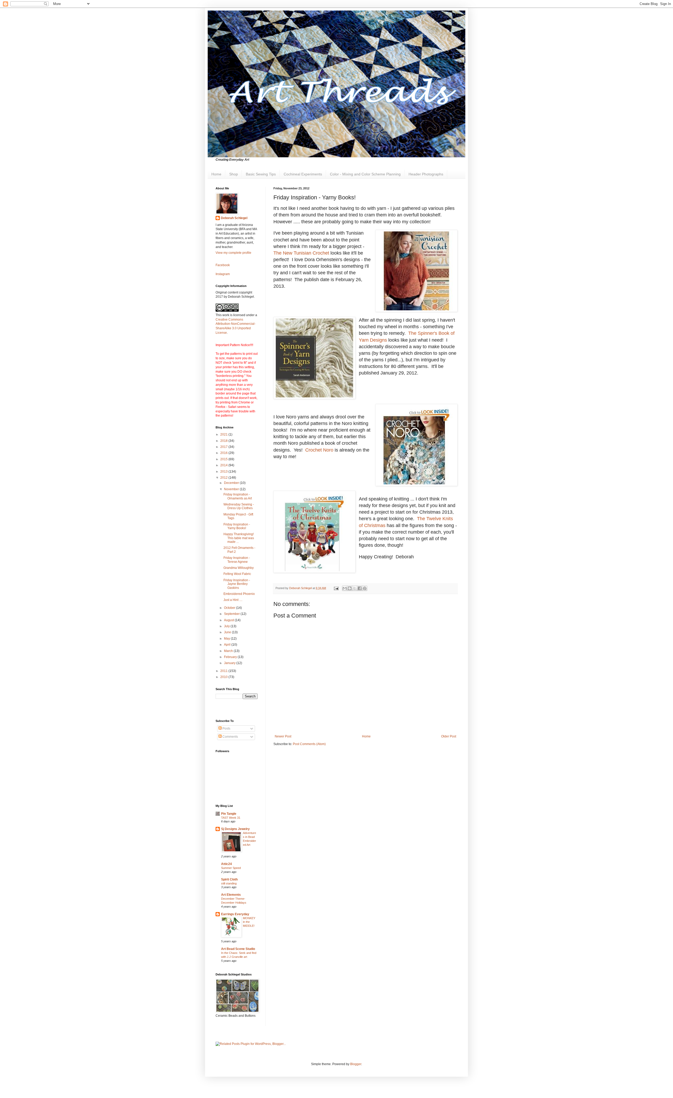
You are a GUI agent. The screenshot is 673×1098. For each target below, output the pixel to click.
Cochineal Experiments (303, 174)
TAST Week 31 (230, 817)
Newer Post (283, 736)
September (232, 614)
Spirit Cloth (229, 879)
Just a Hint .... (232, 600)
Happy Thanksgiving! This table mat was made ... (238, 538)
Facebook (223, 265)
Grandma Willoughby (238, 568)
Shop (233, 174)
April (227, 644)
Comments (230, 736)
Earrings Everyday (235, 914)
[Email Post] (336, 588)
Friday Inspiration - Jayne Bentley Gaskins (236, 584)
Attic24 (226, 864)
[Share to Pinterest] (364, 588)
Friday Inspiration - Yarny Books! (236, 526)
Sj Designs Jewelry (235, 829)
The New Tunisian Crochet (301, 253)
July (227, 626)
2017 (224, 447)
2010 (224, 677)
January (230, 663)
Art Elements (231, 895)
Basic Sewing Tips (261, 174)
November (232, 489)
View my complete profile (233, 253)
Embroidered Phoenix (239, 594)
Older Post (448, 736)
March (229, 651)
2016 (224, 453)
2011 (224, 671)
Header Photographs (426, 174)
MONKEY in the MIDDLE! (249, 922)
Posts (226, 728)
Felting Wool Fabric (237, 574)
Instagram (223, 274)
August (229, 620)
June (228, 632)
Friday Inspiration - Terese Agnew (236, 559)
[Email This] (344, 588)
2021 (224, 434)
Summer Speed (231, 867)
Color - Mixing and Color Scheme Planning (365, 174)
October (230, 608)
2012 (224, 477)
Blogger (355, 1064)
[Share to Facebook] (359, 588)
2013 (224, 471)
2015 (224, 459)
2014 (224, 465)
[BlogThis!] (349, 588)
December (232, 483)
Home (216, 174)
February (231, 657)
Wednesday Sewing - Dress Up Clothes (238, 506)
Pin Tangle (228, 814)
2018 (224, 441)
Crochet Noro (319, 450)
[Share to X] (354, 588)
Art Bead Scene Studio (238, 949)
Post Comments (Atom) (309, 744)
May (227, 638)
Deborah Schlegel (234, 218)
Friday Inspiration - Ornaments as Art (237, 496)
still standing (229, 883)
